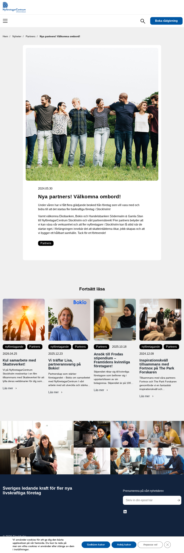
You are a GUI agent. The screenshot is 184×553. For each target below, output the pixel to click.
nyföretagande (14, 346)
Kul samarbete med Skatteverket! (19, 362)
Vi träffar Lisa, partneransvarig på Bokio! (64, 364)
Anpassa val (150, 544)
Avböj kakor (124, 544)
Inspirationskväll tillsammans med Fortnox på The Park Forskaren (156, 366)
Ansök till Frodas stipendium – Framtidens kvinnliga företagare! (112, 360)
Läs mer (10, 388)
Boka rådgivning (166, 20)
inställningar (21, 549)
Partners (45, 243)
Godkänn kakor (96, 544)
